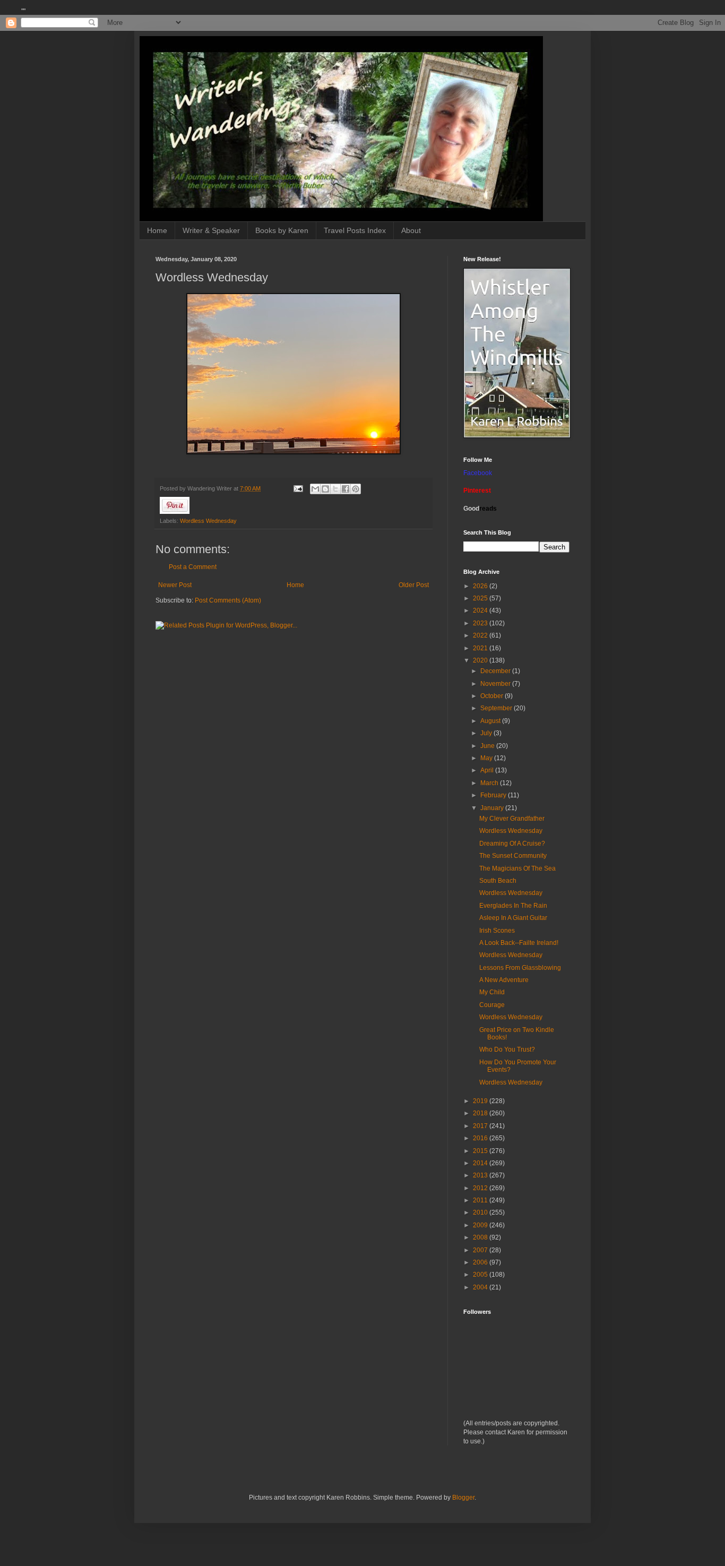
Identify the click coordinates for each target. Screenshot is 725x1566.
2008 (481, 1237)
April (487, 770)
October (492, 696)
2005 (481, 1274)
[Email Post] (298, 488)
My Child (492, 992)
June (488, 746)
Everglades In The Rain (513, 905)
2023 (481, 623)
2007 (481, 1250)
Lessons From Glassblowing (520, 967)
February (494, 795)
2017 (481, 1126)
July (487, 733)
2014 (481, 1163)
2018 (481, 1113)
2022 (481, 635)
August (491, 721)
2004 (481, 1287)
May (487, 758)
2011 (481, 1200)
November (496, 683)
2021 (481, 648)
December (496, 671)
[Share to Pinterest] (355, 489)
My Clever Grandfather (512, 818)
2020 (481, 660)
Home (157, 230)
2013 (481, 1175)
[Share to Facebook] (345, 489)
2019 (481, 1101)
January (492, 808)
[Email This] (315, 489)
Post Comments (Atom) (228, 600)
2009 (481, 1225)
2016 (481, 1138)
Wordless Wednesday (208, 521)
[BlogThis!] (325, 489)
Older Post (414, 585)
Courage (492, 1005)
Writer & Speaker (211, 230)
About (411, 230)
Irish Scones (497, 930)
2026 (481, 586)
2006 (481, 1262)
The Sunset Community (513, 855)
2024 (481, 610)
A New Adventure (504, 980)
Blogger (463, 1497)
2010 (481, 1212)
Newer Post (175, 585)
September (497, 708)
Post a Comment (193, 567)
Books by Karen (281, 230)
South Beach (497, 880)
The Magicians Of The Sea (517, 868)
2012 (481, 1188)
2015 (481, 1151)
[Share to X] (335, 489)
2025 (481, 598)
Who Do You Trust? (507, 1049)
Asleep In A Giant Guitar (513, 918)
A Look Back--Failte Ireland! (518, 943)
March (490, 783)
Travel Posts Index (355, 230)
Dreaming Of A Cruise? (512, 843)
